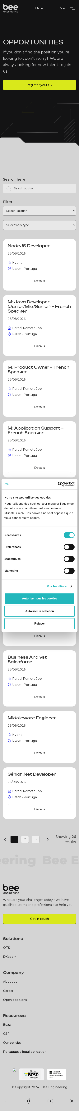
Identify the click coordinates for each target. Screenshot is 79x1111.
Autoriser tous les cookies (39, 598)
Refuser (39, 623)
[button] (39, 8)
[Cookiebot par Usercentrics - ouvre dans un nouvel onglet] (58, 484)
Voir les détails (57, 586)
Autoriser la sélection (39, 611)
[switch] (69, 547)
